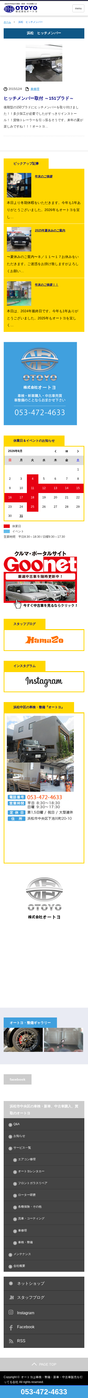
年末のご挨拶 (44, 176)
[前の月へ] (55, 451)
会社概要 (19, 1266)
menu (78, 8)
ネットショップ (30, 1283)
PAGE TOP (47, 1364)
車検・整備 (25, 1242)
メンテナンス (22, 1254)
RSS (21, 1341)
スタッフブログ (30, 1297)
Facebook (25, 1327)
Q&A (16, 1124)
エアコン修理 (27, 1159)
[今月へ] (67, 451)
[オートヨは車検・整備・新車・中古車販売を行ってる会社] (37, 8)
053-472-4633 (44, 1392)
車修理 (35, 89)
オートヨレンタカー (31, 1171)
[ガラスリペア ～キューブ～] (63, 1040)
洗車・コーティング (31, 1218)
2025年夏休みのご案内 (50, 230)
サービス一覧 (22, 1147)
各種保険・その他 (30, 1206)
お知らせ (19, 1136)
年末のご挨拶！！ (46, 284)
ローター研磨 (27, 1195)
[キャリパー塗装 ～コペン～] (23, 1040)
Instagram (25, 1313)
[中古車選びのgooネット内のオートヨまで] (40, 607)
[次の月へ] (78, 451)
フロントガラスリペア (32, 1183)
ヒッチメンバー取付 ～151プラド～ (39, 98)
